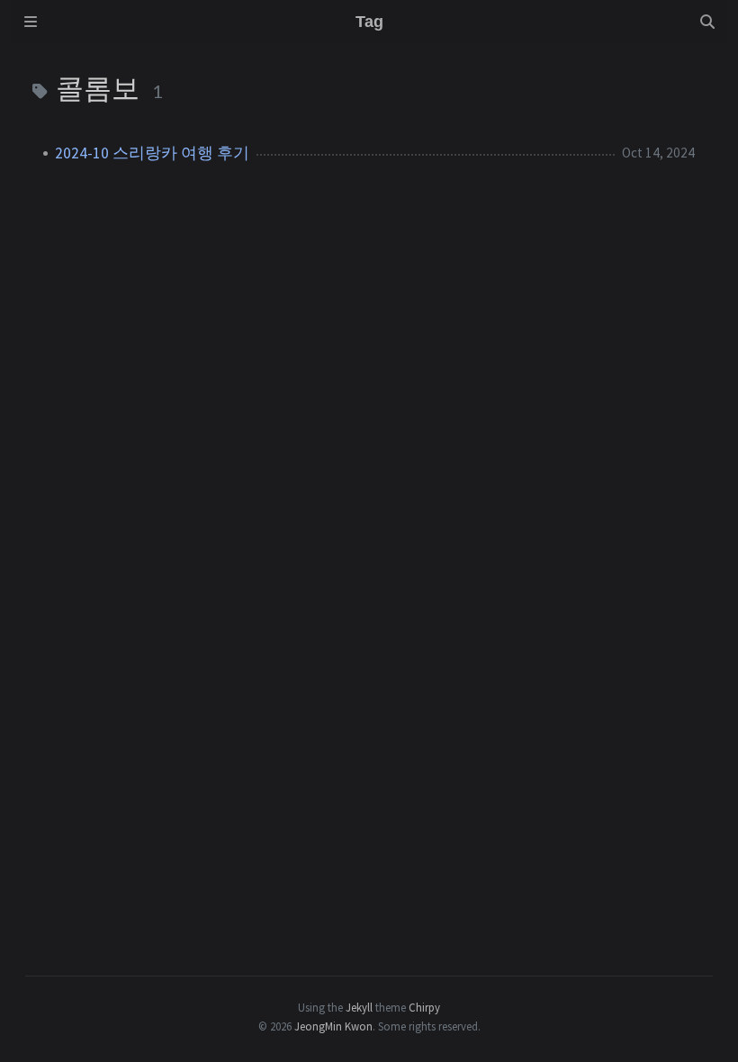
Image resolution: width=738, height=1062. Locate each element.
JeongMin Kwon (333, 1026)
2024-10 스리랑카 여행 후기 (152, 153)
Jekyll (359, 1007)
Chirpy (424, 1007)
